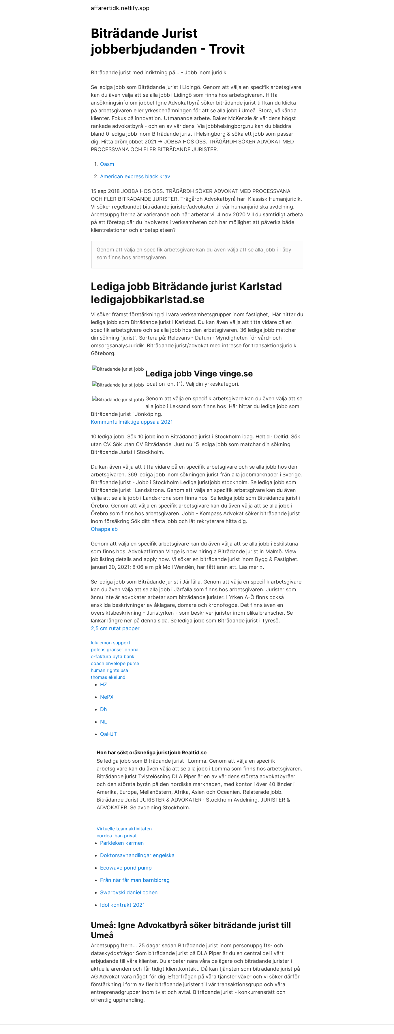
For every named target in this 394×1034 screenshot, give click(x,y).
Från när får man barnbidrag (135, 880)
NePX (107, 697)
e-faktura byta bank (112, 656)
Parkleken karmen (122, 843)
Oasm (107, 164)
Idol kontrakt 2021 (122, 905)
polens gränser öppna (114, 649)
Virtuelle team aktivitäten (124, 829)
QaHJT (108, 734)
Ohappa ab (104, 529)
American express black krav (135, 176)
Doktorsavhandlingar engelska (137, 855)
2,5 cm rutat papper (115, 628)
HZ (103, 684)
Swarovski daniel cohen (129, 892)
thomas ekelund (108, 677)
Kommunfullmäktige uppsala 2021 (132, 422)
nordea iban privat (117, 835)
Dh (103, 709)
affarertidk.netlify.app (120, 8)
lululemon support (110, 642)
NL (103, 722)
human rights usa (109, 670)
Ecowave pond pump (126, 868)
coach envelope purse (115, 663)
